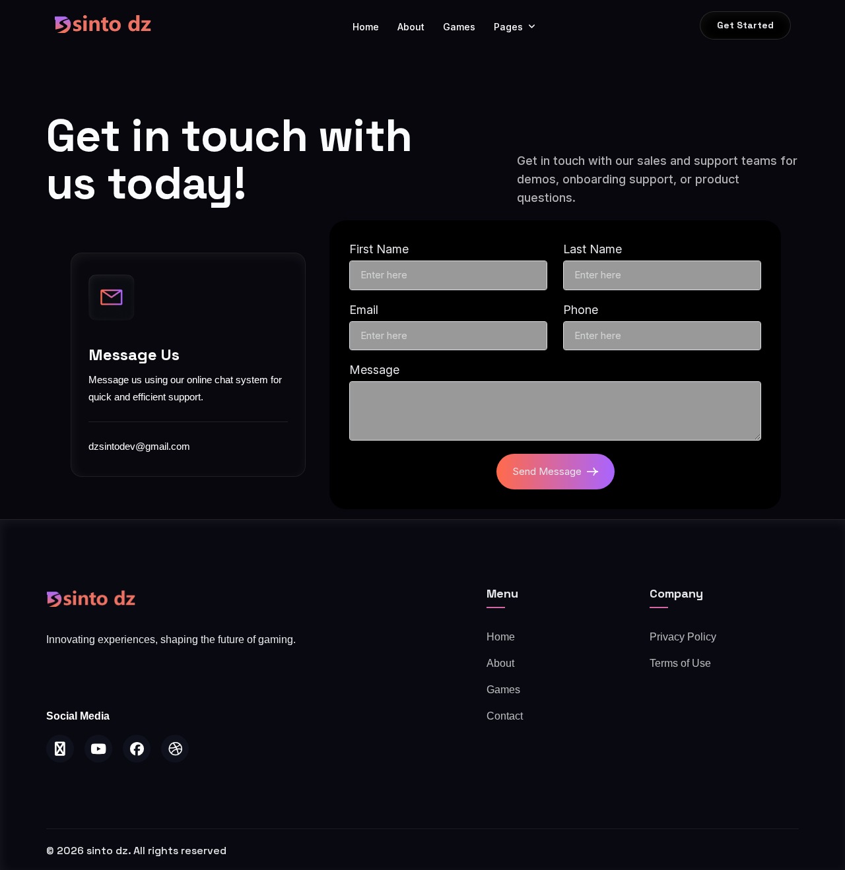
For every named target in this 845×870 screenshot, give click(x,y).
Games (459, 26)
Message (374, 370)
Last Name (592, 249)
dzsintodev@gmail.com (139, 446)
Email (363, 310)
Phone (580, 310)
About (410, 26)
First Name (379, 249)
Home (366, 26)
